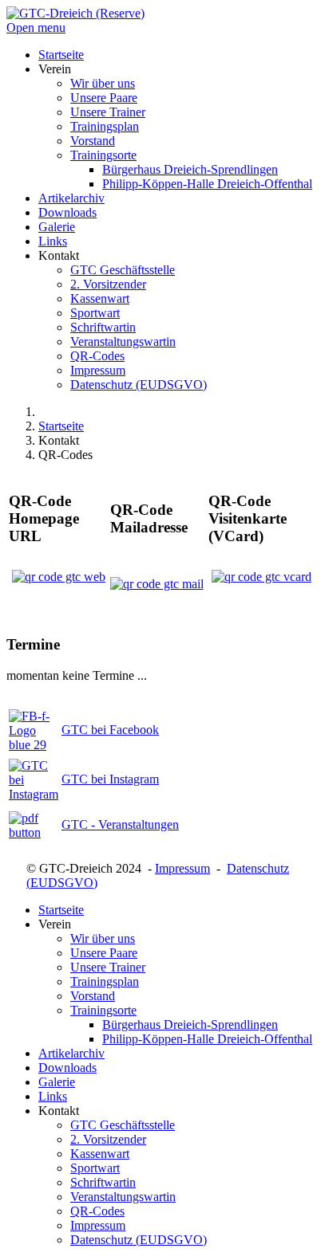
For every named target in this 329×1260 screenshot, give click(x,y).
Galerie (56, 1082)
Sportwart (95, 1168)
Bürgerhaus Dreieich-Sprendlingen (190, 1024)
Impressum (182, 868)
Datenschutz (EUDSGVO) (138, 1239)
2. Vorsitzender (108, 1139)
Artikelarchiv (71, 1053)
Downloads (67, 1067)
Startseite (61, 910)
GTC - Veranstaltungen (120, 824)
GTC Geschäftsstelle (122, 1125)
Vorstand (92, 996)
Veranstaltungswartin (123, 1196)
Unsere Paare (103, 953)
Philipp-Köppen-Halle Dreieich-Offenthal (207, 1039)
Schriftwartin (103, 1182)
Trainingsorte (103, 1010)
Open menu (35, 27)
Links (52, 1096)
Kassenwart (99, 1153)
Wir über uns (102, 938)
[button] (54, 69)
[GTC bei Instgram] (33, 794)
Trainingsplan (104, 981)
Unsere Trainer (107, 967)
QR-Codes (97, 1211)
